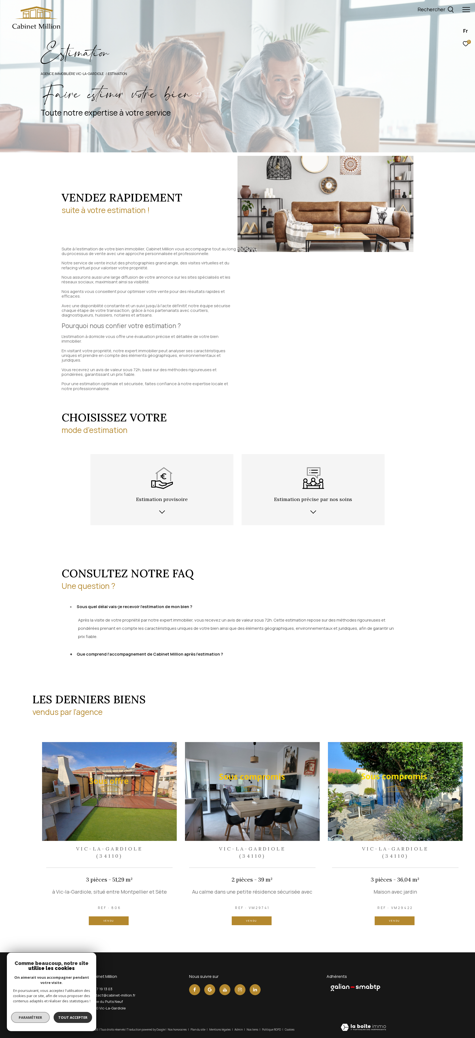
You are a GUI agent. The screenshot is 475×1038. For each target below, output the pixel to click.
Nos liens (253, 1029)
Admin (238, 1029)
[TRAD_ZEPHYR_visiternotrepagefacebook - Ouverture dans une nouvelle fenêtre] (194, 989)
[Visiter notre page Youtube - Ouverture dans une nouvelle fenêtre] (224, 989)
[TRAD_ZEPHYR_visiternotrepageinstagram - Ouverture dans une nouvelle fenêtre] (239, 989)
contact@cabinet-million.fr (112, 995)
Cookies (289, 1029)
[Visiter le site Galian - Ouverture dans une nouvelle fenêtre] (355, 987)
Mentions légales (220, 1029)
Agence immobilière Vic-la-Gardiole (72, 73)
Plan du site (198, 1029)
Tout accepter (72, 1017)
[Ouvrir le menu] (466, 9)
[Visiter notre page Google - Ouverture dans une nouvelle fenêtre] (209, 989)
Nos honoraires (177, 1029)
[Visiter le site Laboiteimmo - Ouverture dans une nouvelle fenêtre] (363, 1028)
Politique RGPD (271, 1029)
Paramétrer (30, 1017)
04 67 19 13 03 (100, 988)
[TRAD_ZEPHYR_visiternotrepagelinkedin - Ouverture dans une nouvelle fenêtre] (255, 989)
